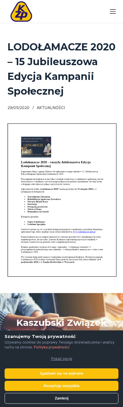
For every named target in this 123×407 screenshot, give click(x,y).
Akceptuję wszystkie (61, 385)
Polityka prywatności (52, 347)
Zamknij (62, 398)
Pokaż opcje (61, 358)
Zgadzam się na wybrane (61, 373)
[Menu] (113, 11)
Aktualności (51, 107)
